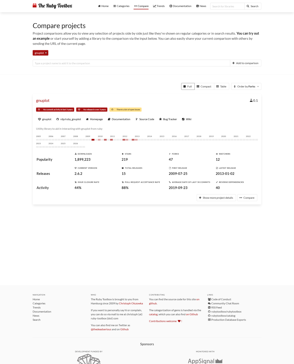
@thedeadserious (101, 329)
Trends (37, 307)
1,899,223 (83, 159)
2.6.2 (78, 173)
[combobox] (131, 63)
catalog (153, 314)
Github (124, 329)
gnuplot (43, 100)
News (36, 315)
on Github (192, 314)
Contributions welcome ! (165, 321)
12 (218, 159)
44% (78, 188)
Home (36, 299)
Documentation (42, 311)
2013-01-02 (225, 173)
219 (125, 159)
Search (36, 319)
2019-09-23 (178, 188)
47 (171, 159)
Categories (39, 303)
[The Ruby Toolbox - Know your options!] (52, 6)
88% (125, 188)
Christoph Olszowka (131, 303)
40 (218, 188)
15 (124, 173)
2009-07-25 (178, 173)
